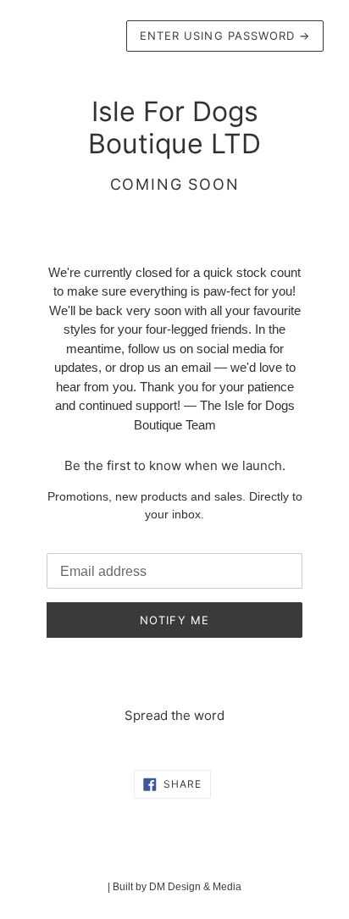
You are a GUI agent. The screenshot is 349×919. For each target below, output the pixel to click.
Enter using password (225, 35)
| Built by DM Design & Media (174, 887)
